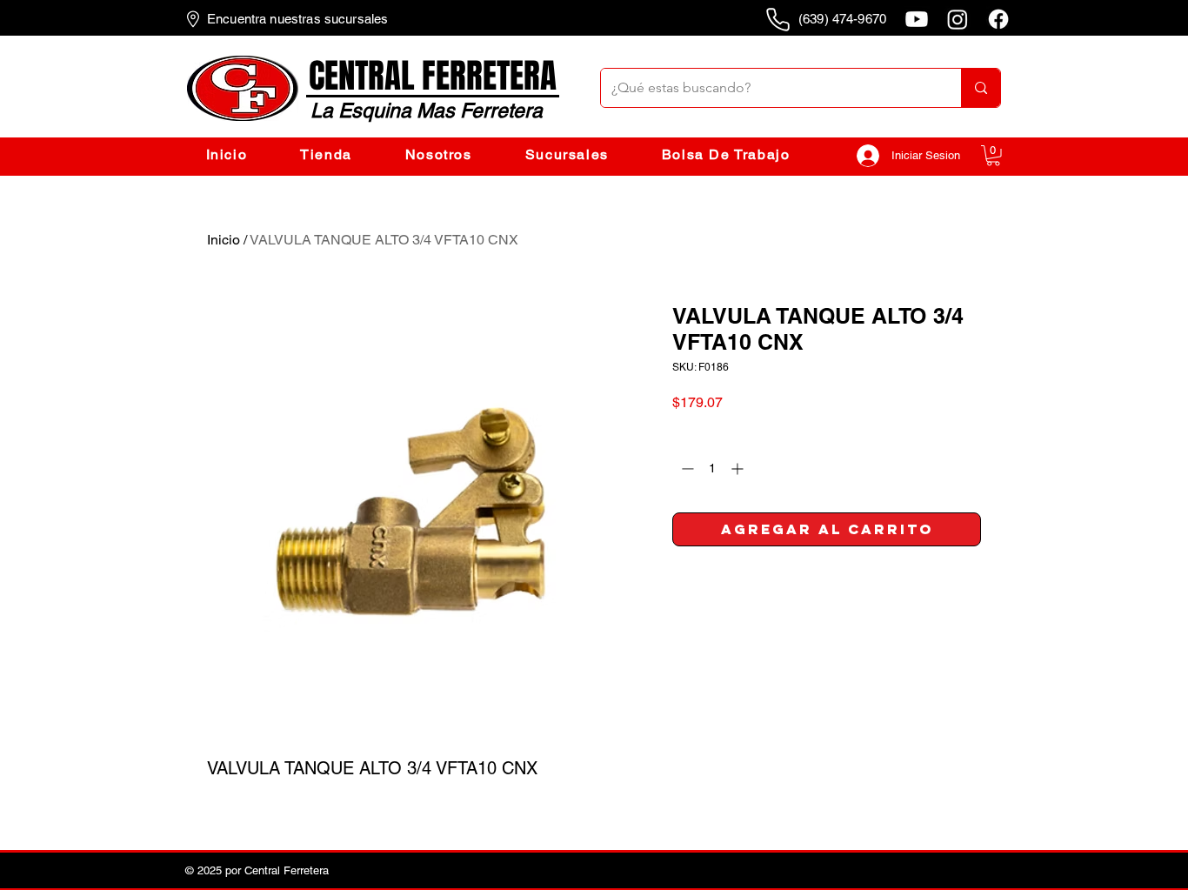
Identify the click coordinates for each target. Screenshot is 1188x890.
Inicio (223, 239)
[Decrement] (686, 468)
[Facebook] (998, 19)
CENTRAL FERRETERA (433, 76)
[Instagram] (957, 19)
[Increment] (739, 468)
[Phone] (777, 19)
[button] (993, 155)
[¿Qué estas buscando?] (980, 88)
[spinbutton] (712, 468)
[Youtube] (917, 19)
